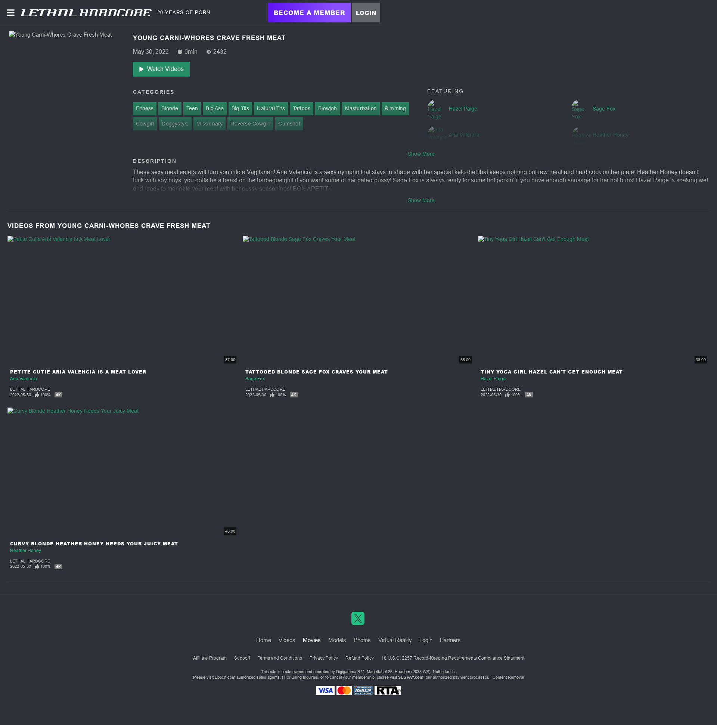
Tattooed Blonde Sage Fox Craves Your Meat (316, 372)
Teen (192, 108)
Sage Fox (255, 378)
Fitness (144, 108)
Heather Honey (25, 550)
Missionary (209, 124)
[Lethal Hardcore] (86, 13)
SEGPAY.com (410, 677)
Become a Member (309, 12)
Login (366, 13)
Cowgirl (145, 124)
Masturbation (361, 108)
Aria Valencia (23, 378)
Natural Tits (271, 108)
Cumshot (289, 124)
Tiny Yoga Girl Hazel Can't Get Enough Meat (552, 372)
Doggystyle (175, 124)
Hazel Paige (493, 378)
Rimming (395, 108)
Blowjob (327, 108)
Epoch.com (225, 677)
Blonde (169, 108)
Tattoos (301, 108)
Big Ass (214, 108)
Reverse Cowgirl (250, 124)
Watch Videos (165, 69)
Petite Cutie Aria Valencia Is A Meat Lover (78, 372)
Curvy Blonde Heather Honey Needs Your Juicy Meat (94, 543)
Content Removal (508, 677)
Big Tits (240, 108)
